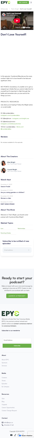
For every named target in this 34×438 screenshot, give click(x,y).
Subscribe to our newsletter (11, 330)
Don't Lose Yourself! (26, 9)
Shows (4, 380)
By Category (5, 386)
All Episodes (4, 9)
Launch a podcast (17, 296)
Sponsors (4, 363)
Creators (4, 377)
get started (23, 2)
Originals (4, 404)
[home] (5, 2)
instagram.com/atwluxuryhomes (11, 124)
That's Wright (15, 9)
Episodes (4, 383)
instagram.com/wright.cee (20, 118)
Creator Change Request (9, 410)
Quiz (3, 398)
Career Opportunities (8, 407)
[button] (31, 2)
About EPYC (5, 360)
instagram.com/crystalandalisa (10, 115)
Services (4, 366)
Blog (3, 401)
